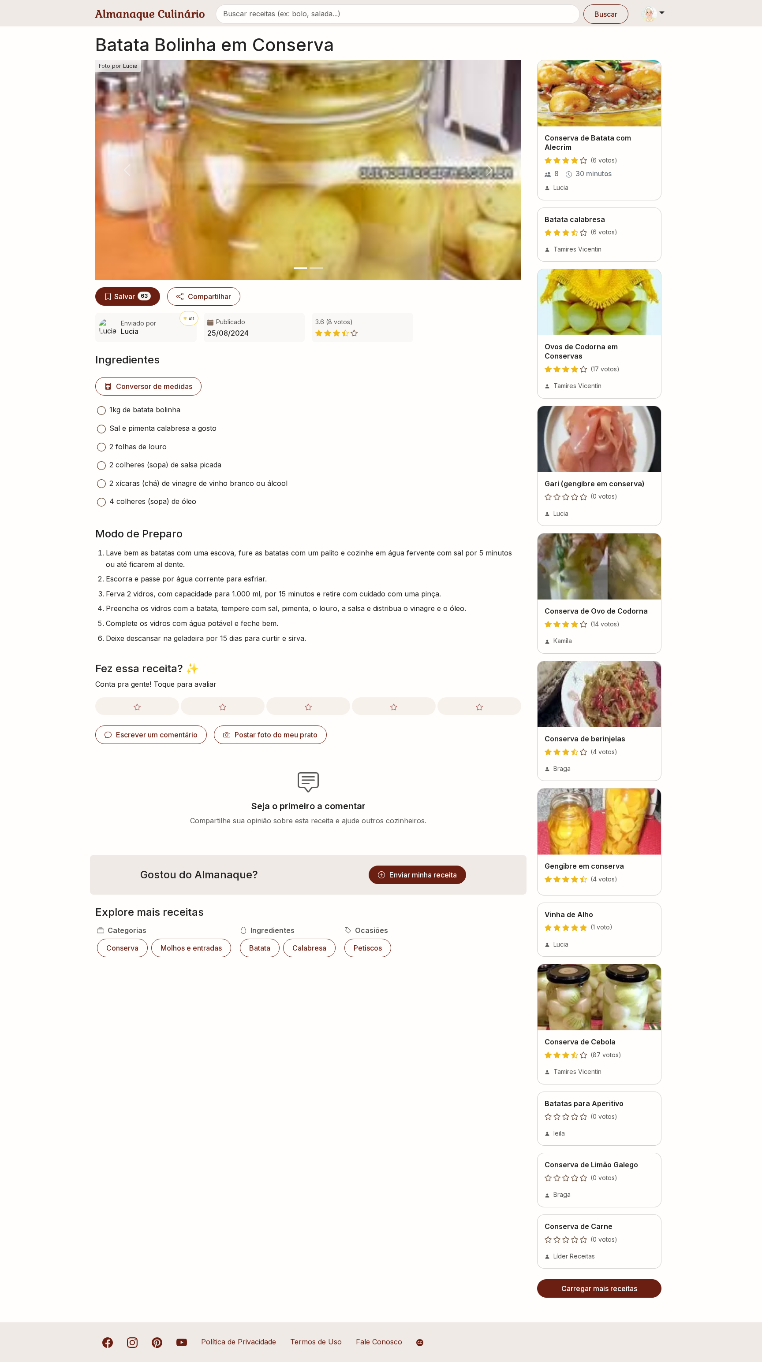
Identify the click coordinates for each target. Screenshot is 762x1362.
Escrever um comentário (157, 734)
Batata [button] (259, 948)
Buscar (605, 14)
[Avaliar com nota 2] (223, 706)
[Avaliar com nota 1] (137, 706)
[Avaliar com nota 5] (479, 706)
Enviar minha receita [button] (423, 874)
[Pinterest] (157, 1341)
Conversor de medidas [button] (154, 386)
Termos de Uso (316, 1341)
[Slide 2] (316, 268)
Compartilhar (209, 296)
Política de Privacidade (238, 1341)
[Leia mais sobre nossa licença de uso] (419, 1342)
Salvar (131, 296)
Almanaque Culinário (150, 14)
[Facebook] (107, 1341)
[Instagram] (132, 1341)
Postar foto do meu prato (276, 734)
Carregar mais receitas (599, 1288)
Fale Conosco (379, 1341)
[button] (127, 170)
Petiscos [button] (368, 948)
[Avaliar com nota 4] (394, 706)
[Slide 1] (300, 268)
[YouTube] (181, 1341)
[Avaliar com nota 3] (308, 706)
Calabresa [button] (309, 948)
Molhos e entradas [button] (191, 948)
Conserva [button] (122, 948)
